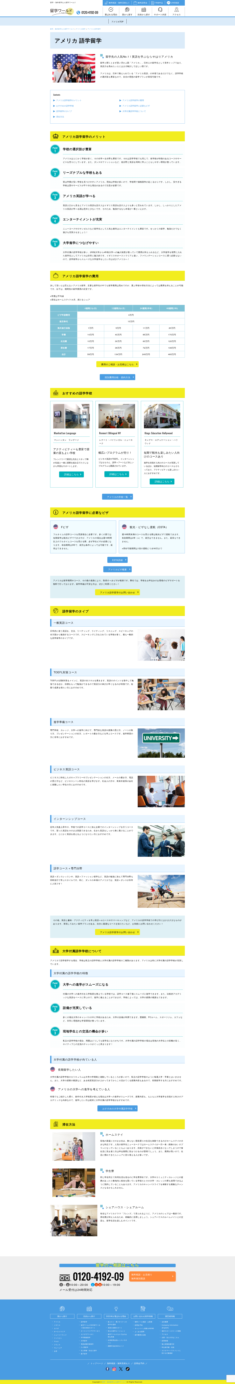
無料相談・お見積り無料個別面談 (141, 1276)
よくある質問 (139, 1331)
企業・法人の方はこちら (170, 1337)
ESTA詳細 (117, 560)
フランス (57, 1345)
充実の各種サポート (115, 1328)
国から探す (127, 14)
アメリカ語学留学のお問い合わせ (117, 592)
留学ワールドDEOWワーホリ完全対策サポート (90, 1326)
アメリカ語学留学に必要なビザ (136, 105)
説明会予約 (139, 1325)
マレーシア (58, 1348)
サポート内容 (160, 14)
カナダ (56, 1328)
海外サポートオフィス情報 (171, 1331)
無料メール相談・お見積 (143, 1322)
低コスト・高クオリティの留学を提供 (117, 1323)
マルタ (56, 1341)
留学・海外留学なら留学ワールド (114, 1382)
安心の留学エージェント (116, 1331)
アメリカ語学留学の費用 (133, 100)
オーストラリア (59, 1331)
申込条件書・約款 (168, 1347)
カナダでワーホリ (87, 1334)
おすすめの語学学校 (65, 105)
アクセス (176, 14)
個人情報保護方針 (168, 1344)
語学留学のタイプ (64, 111)
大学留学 (84, 1341)
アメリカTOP (117, 21)
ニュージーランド (60, 1335)
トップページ (97, 1363)
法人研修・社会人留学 (89, 1350)
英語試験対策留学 (87, 1344)
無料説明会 (142, 2)
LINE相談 (175, 2)
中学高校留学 (85, 1337)
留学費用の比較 (140, 1335)
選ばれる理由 (111, 14)
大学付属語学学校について (134, 111)
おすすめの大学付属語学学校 (117, 1108)
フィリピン (58, 1338)
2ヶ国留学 (84, 1347)
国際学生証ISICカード (116, 1346)
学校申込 (159, 2)
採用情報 (165, 1341)
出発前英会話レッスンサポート (117, 1341)
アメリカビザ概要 (117, 569)
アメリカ (57, 1322)
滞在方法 (60, 116)
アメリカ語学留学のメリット (69, 100)
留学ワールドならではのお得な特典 (117, 1335)
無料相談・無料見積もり (119, 2)
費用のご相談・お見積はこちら (117, 364)
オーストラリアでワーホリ (90, 1331)
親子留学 (84, 1354)
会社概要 (165, 1322)
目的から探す (144, 14)
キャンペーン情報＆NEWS (144, 1328)
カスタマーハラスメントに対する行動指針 (171, 1351)
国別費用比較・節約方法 (117, 377)
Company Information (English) (170, 1326)
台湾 (55, 1351)
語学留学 (84, 1322)
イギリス (57, 1325)
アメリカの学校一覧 (117, 496)
